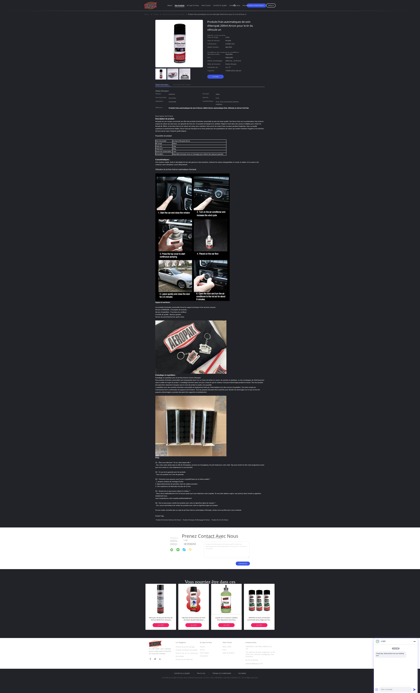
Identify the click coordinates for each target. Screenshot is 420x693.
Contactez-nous (234, 5)
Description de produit (182, 84)
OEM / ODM (227, 647)
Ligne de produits (228, 653)
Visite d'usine (206, 5)
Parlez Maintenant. (256, 5)
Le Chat (215, 77)
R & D (225, 650)
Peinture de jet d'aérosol (184, 659)
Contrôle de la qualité (182, 673)
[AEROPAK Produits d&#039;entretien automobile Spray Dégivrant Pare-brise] (259, 599)
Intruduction (204, 656)
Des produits (179, 5)
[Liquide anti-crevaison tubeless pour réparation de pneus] (226, 599)
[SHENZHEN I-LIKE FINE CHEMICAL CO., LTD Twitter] (155, 659)
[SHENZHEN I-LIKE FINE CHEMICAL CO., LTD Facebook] (150, 659)
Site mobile (242, 673)
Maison (169, 5)
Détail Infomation (162, 84)
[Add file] (376, 689)
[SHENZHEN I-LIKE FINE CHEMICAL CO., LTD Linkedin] (160, 659)
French (271, 5)
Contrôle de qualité (220, 5)
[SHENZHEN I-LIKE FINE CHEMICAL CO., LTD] (173, 550)
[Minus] (414, 641)
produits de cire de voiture (220, 520)
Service (202, 650)
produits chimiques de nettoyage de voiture (196, 520)
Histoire (202, 647)
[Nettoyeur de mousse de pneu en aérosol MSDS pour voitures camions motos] (160, 599)
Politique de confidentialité (222, 673)
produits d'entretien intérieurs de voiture (168, 520)
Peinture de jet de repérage (185, 647)
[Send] (414, 689)
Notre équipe (204, 653)
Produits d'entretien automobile (186, 650)
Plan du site (201, 673)
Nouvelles (246, 5)
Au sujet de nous (193, 5)
